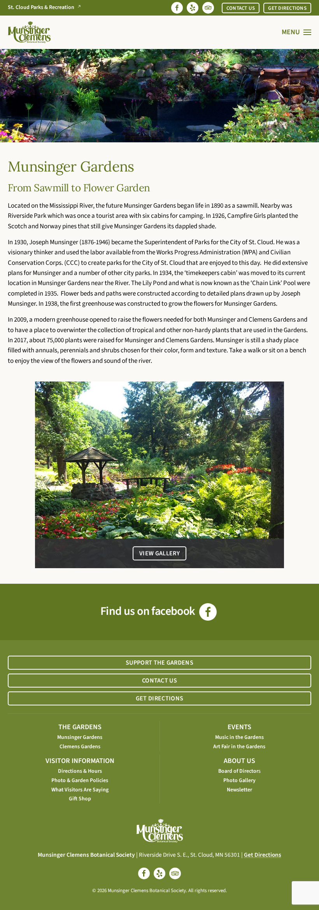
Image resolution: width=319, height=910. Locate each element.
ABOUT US (239, 761)
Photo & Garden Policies (79, 780)
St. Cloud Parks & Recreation (41, 7)
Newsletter (239, 790)
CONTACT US (240, 8)
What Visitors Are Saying (80, 790)
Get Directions (262, 854)
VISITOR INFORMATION (80, 761)
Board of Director (238, 771)
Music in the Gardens (239, 737)
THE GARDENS (80, 727)
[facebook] (144, 873)
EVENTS (239, 727)
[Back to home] (29, 32)
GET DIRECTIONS (287, 8)
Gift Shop (80, 799)
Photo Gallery (239, 780)
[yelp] (159, 873)
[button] (297, 32)
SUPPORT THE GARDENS (159, 662)
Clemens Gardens (80, 747)
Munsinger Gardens (79, 737)
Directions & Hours (80, 771)
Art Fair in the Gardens (239, 747)
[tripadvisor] (175, 873)
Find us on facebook (148, 611)
